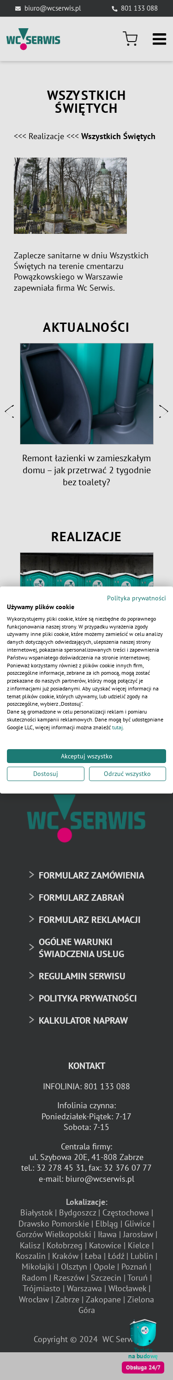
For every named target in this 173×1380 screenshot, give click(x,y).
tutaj (117, 727)
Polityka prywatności (136, 598)
